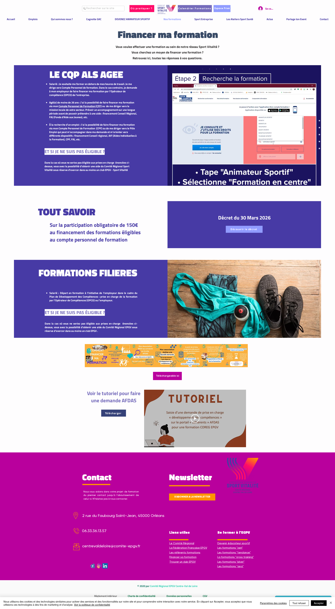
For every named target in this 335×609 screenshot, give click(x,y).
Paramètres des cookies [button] (273, 603)
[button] (192, 496)
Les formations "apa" (230, 566)
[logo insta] (99, 565)
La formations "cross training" (235, 557)
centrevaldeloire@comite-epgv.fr (111, 546)
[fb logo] (92, 565)
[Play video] (195, 418)
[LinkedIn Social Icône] (105, 565)
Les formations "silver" (230, 562)
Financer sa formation (182, 557)
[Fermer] (331, 603)
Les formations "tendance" (234, 552)
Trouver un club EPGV (182, 562)
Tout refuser (299, 603)
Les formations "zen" (230, 548)
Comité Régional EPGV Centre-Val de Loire (174, 586)
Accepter (319, 603)
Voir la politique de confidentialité (92, 604)
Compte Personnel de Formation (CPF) (80, 106)
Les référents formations (184, 552)
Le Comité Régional (181, 543)
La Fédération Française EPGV (188, 548)
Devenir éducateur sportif (233, 543)
